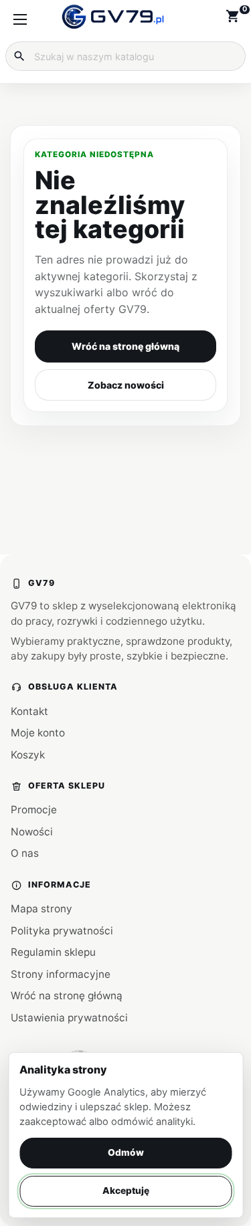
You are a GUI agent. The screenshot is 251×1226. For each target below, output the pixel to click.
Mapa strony (41, 908)
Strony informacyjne (60, 974)
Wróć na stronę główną (125, 346)
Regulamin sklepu (53, 952)
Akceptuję (125, 1190)
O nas (25, 853)
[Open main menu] (20, 19)
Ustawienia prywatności (69, 1017)
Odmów (126, 1152)
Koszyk (28, 754)
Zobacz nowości (126, 385)
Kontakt (29, 711)
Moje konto (38, 732)
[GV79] (113, 16)
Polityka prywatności (62, 930)
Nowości (32, 831)
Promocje (34, 809)
